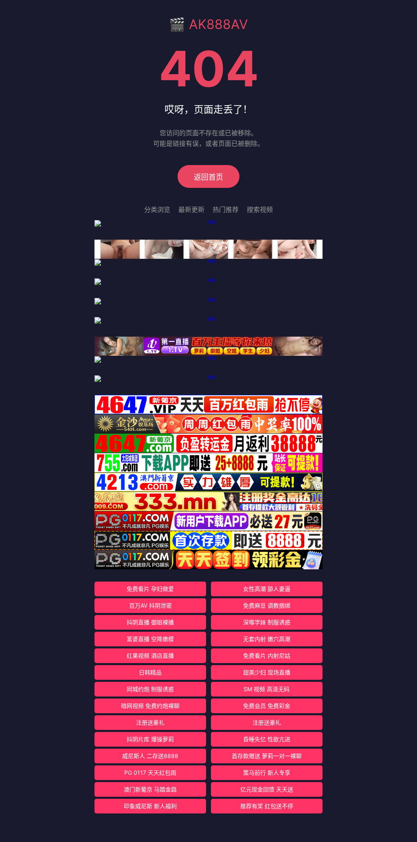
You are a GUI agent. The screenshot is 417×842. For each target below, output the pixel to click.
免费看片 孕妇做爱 (150, 588)
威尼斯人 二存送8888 (150, 755)
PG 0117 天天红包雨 (150, 772)
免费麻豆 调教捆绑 (266, 605)
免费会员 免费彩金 (266, 705)
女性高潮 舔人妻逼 (266, 588)
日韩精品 (150, 672)
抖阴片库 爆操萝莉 (150, 739)
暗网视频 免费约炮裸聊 (150, 705)
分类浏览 (157, 209)
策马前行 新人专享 (266, 772)
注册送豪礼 (150, 722)
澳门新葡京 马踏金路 (150, 789)
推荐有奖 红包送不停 (266, 805)
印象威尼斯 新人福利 (150, 805)
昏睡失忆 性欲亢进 (266, 739)
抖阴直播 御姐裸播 (150, 622)
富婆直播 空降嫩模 (150, 638)
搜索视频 (260, 209)
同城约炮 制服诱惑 (150, 689)
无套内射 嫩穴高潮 (266, 638)
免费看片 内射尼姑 (266, 655)
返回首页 (208, 177)
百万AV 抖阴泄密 (150, 605)
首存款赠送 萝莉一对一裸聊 (267, 755)
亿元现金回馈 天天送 (266, 789)
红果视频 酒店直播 (150, 655)
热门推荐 (226, 209)
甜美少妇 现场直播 (266, 672)
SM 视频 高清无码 (267, 689)
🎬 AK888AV (208, 24)
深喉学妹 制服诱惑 (266, 622)
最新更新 (191, 209)
